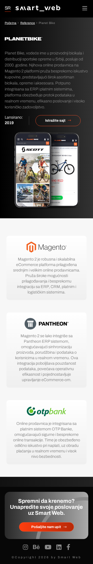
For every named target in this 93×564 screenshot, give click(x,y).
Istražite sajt (55, 120)
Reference (27, 23)
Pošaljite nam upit (46, 527)
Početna (11, 23)
